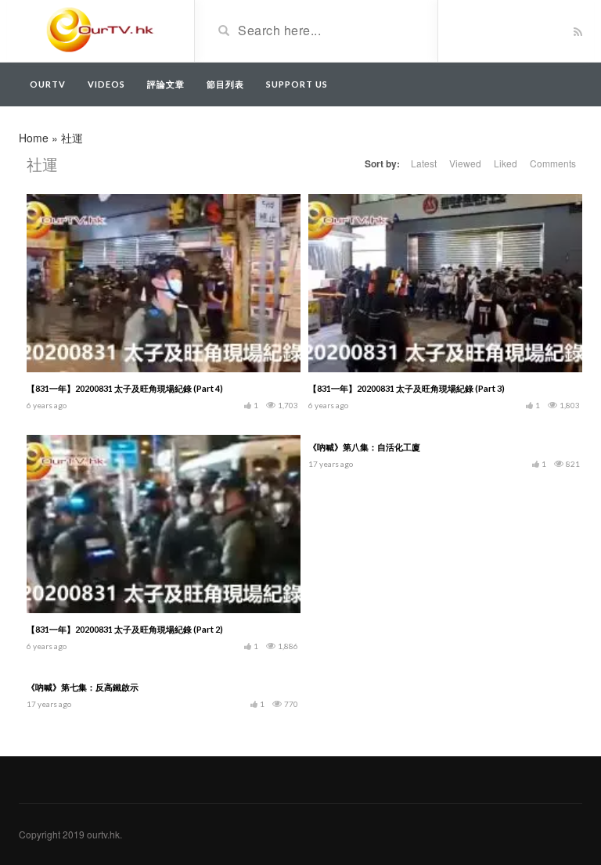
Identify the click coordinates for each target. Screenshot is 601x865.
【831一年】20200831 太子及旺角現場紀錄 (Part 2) (125, 629)
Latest (424, 163)
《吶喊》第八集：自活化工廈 (364, 447)
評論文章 (166, 84)
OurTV (48, 84)
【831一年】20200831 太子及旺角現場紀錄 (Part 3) (406, 388)
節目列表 (225, 84)
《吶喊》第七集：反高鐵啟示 (83, 687)
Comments (553, 163)
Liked (505, 163)
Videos (106, 84)
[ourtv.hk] (100, 30)
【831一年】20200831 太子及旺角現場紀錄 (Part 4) (125, 388)
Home (34, 137)
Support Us (297, 84)
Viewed (465, 163)
